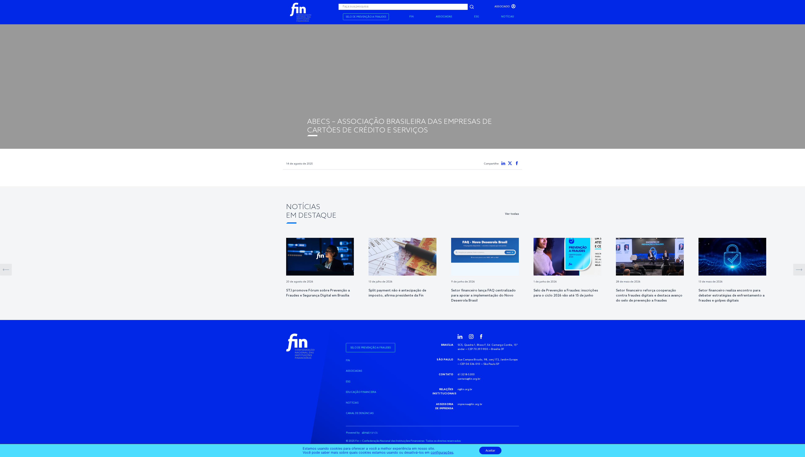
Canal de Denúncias (360, 413)
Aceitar (490, 450)
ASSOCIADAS (444, 16)
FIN (411, 16)
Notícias (352, 402)
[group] (320, 268)
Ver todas (512, 214)
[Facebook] (481, 336)
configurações (442, 452)
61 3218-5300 (466, 374)
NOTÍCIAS (507, 16)
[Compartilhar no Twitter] (510, 163)
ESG (476, 16)
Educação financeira (361, 392)
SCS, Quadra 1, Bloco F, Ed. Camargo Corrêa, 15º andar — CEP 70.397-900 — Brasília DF (488, 347)
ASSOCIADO (502, 6)
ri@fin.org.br (465, 389)
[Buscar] (472, 7)
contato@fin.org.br (469, 379)
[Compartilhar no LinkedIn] (503, 163)
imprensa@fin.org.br (470, 404)
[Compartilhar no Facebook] (517, 163)
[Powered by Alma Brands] (362, 432)
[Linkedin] (460, 336)
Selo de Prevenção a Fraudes (366, 17)
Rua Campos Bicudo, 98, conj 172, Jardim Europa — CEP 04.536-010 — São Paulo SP (488, 361)
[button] (6, 270)
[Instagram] (471, 336)
